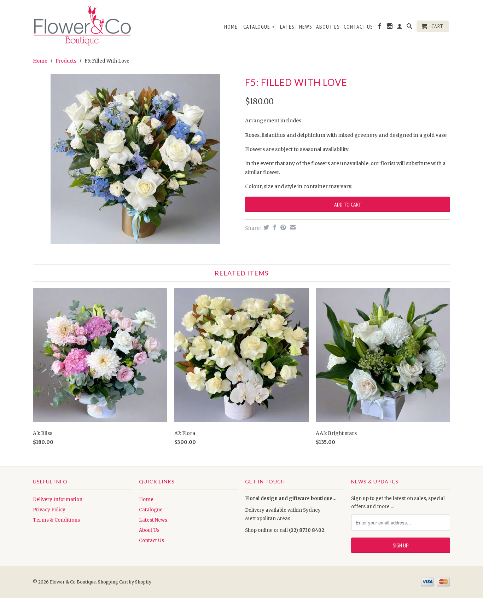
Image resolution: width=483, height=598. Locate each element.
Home (231, 26)
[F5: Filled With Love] (135, 159)
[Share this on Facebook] (274, 227)
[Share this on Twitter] (265, 227)
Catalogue (259, 26)
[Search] (410, 27)
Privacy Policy (49, 510)
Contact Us (358, 26)
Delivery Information (57, 500)
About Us (328, 26)
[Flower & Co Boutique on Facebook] (380, 27)
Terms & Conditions (56, 520)
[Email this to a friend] (292, 227)
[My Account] (400, 27)
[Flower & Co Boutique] (82, 24)
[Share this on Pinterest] (282, 227)
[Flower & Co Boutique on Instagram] (390, 27)
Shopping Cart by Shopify (124, 582)
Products (66, 61)
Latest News (296, 26)
